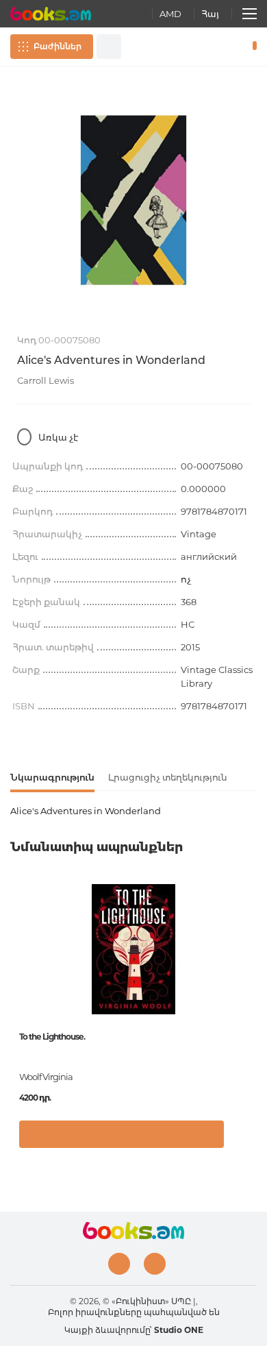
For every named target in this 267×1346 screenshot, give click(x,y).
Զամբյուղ (251, 46)
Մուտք (211, 46)
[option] (133, 200)
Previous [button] (17, 983)
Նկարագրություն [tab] (52, 777)
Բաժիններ (57, 46)
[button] (243, 1141)
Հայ (210, 13)
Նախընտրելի (231, 46)
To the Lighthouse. (52, 1036)
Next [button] (250, 983)
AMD (170, 13)
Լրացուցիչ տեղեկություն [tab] (167, 777)
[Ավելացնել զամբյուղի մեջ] (121, 1134)
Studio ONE (178, 1330)
